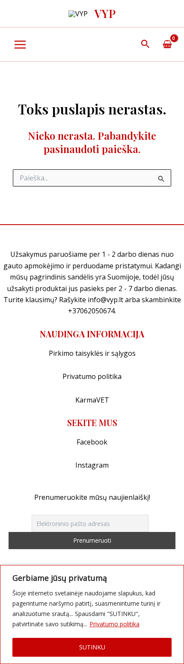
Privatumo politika (114, 624)
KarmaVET (92, 400)
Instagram (92, 465)
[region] (92, 614)
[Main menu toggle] (20, 44)
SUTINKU (92, 647)
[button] (145, 44)
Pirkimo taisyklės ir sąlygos (92, 353)
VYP (105, 13)
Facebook (92, 442)
